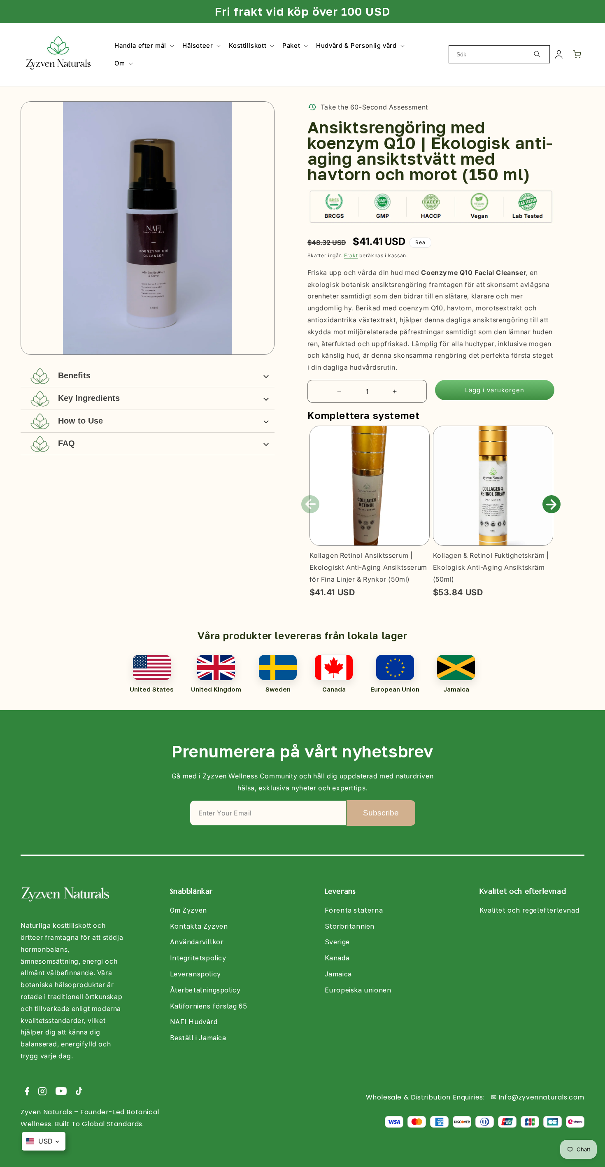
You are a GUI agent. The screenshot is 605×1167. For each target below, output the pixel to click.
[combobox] (499, 54)
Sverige (337, 942)
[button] (143, 46)
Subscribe (381, 812)
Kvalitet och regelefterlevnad (529, 910)
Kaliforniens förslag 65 (208, 1006)
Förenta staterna (354, 910)
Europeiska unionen (358, 990)
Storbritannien (350, 926)
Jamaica (338, 974)
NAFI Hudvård (194, 1022)
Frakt (351, 255)
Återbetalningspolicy (205, 990)
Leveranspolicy (195, 974)
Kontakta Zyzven (199, 926)
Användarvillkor (197, 942)
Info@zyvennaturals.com (541, 1097)
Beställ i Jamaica (198, 1038)
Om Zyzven (188, 910)
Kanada (337, 958)
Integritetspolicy (198, 958)
